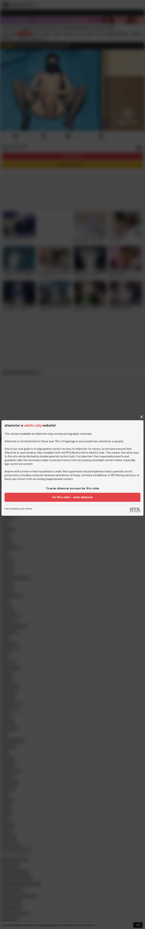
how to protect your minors (18, 509)
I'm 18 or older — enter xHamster (72, 497)
